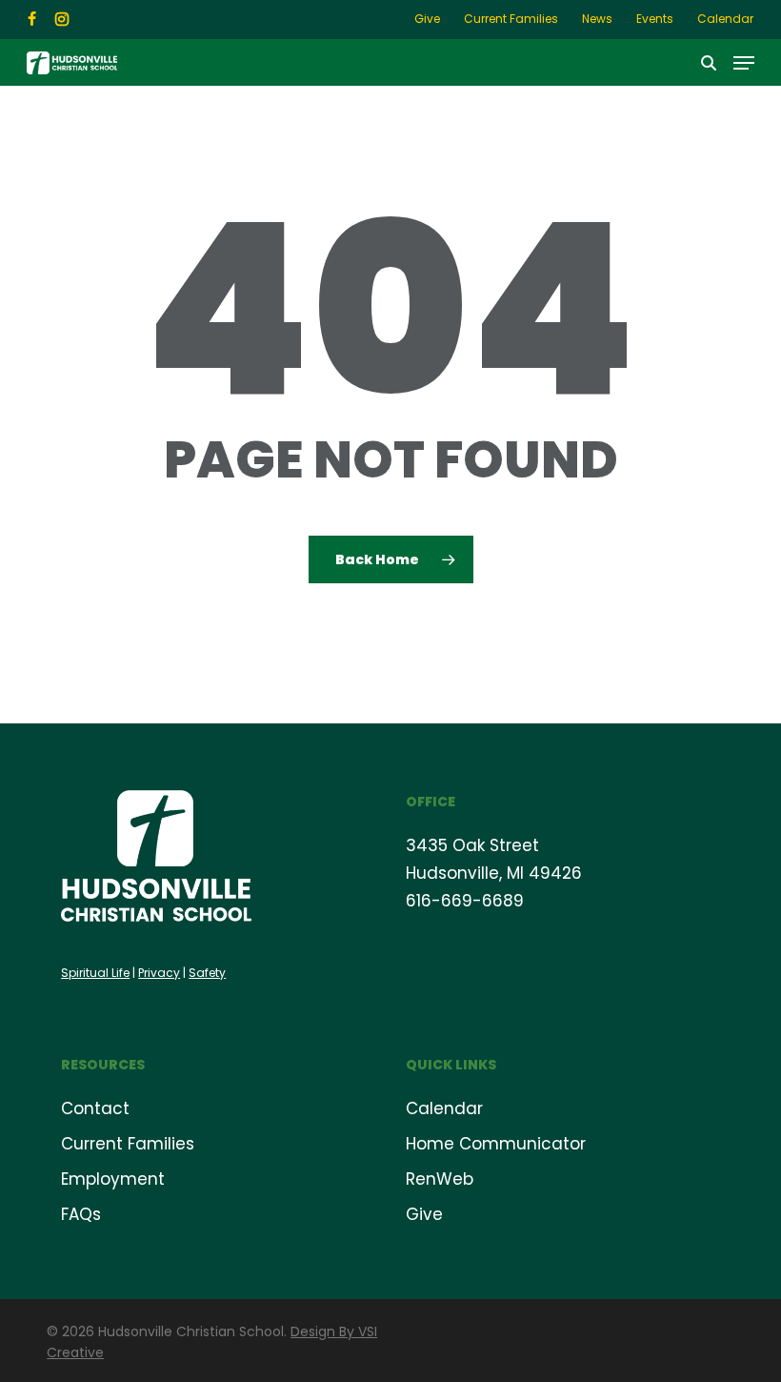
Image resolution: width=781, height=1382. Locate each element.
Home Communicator (496, 1143)
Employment (113, 1179)
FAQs (81, 1214)
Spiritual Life (95, 973)
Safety (207, 973)
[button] (743, 62)
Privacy (159, 973)
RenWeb (439, 1179)
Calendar (444, 1108)
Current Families (127, 1143)
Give (424, 1214)
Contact (95, 1108)
